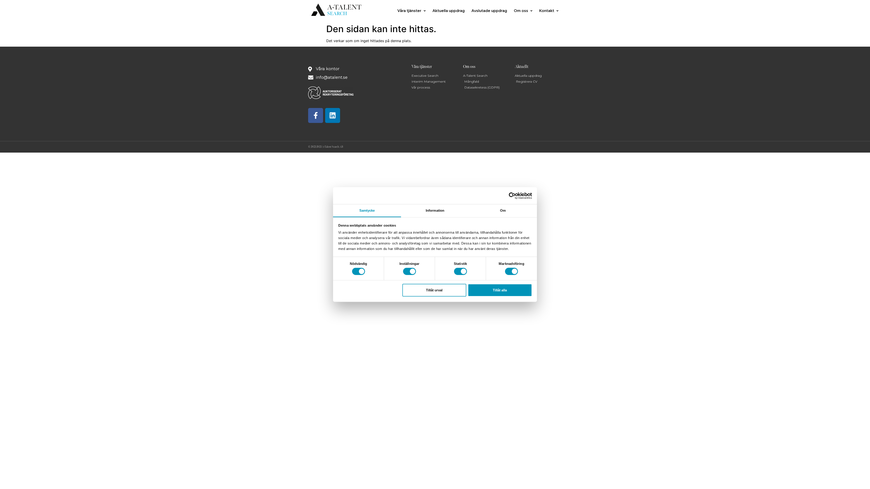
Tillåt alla (500, 290)
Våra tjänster (409, 11)
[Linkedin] (332, 115)
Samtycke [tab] (367, 210)
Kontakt (546, 11)
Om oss (521, 11)
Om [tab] (503, 210)
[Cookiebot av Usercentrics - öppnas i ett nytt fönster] (512, 195)
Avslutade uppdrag (489, 11)
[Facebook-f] (315, 115)
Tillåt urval (434, 290)
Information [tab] (435, 210)
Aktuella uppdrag (449, 11)
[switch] (409, 271)
